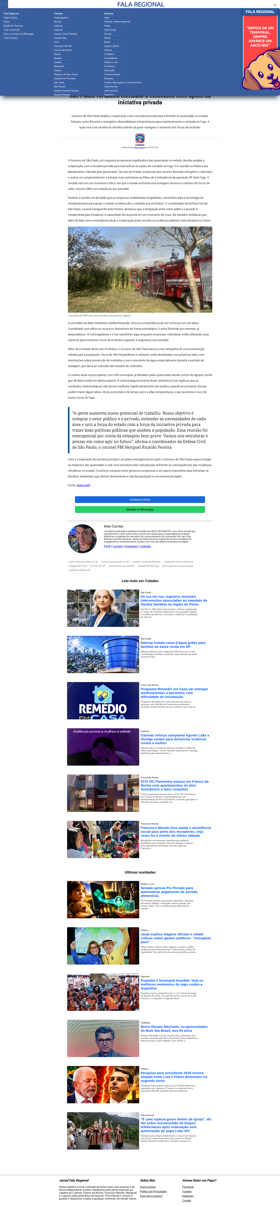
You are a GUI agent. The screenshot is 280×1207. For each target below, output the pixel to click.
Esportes (108, 78)
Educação (109, 70)
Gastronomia (111, 86)
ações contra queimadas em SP (83, 562)
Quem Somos (148, 1187)
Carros (107, 33)
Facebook (188, 1187)
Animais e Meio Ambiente (117, 21)
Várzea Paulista (62, 94)
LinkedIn (145, 546)
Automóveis (110, 29)
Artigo (107, 25)
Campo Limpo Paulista (65, 33)
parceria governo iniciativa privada (177, 566)
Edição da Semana (13, 25)
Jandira (58, 58)
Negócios (109, 94)
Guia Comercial (11, 29)
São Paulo (59, 82)
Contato (118, 546)
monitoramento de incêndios (122, 566)
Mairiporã (59, 66)
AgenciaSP (83, 485)
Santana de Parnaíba (65, 78)
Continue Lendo (140, 499)
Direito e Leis (111, 62)
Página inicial (10, 17)
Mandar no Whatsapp (139, 509)
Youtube (187, 1191)
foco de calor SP (97, 566)
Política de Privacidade (153, 1191)
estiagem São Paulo (78, 566)
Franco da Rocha (63, 50)
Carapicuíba (60, 38)
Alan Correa (139, 147)
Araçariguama (61, 17)
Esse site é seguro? (151, 1196)
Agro (106, 17)
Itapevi (57, 54)
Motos (107, 38)
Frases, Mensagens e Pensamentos (122, 82)
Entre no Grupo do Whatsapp (19, 33)
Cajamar (58, 29)
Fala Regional (140, 4)
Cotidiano (109, 54)
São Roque (59, 86)
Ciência (108, 50)
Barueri (57, 21)
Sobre (7, 21)
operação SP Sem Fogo (148, 566)
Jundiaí (57, 62)
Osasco (58, 70)
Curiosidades (111, 58)
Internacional (111, 90)
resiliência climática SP (79, 570)
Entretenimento (112, 74)
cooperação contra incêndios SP (178, 562)
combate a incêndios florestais (146, 562)
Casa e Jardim (111, 46)
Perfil (107, 546)
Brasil (107, 42)
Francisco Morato (63, 46)
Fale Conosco (11, 38)
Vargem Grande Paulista (66, 90)
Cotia (56, 42)
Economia (109, 66)
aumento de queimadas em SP (115, 562)
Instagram (131, 546)
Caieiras (58, 25)
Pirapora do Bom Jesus (66, 74)
